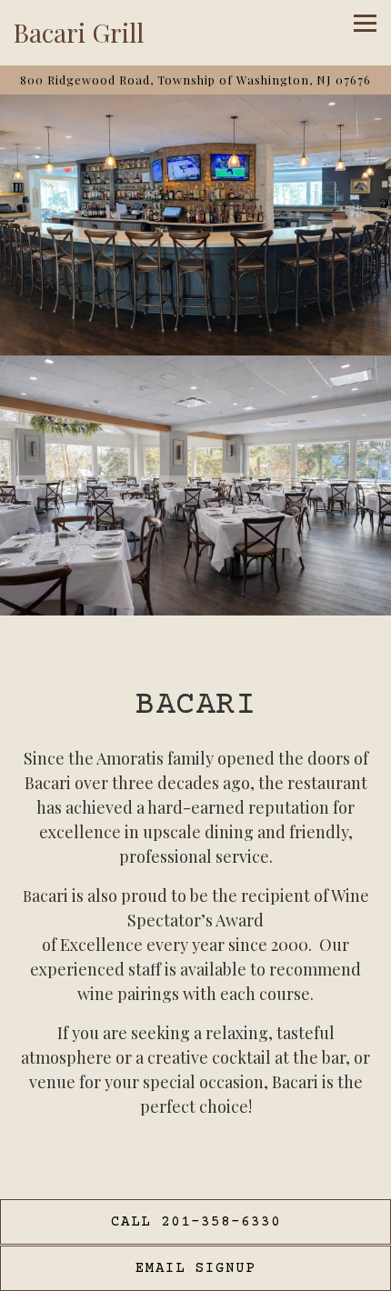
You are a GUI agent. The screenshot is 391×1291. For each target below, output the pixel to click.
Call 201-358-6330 (196, 1222)
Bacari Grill (79, 32)
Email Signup (195, 1268)
